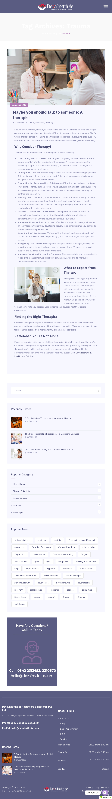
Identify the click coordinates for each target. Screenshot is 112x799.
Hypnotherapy (39, 122)
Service (63, 739)
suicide (37, 597)
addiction (42, 540)
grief (37, 561)
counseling (19, 547)
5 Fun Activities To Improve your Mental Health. (48, 418)
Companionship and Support (82, 540)
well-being (19, 604)
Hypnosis (51, 568)
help (16, 568)
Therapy (49, 122)
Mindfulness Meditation (25, 575)
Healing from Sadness (86, 561)
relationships (36, 590)
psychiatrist (43, 582)
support (51, 597)
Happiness (63, 561)
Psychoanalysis (63, 582)
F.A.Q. (62, 734)
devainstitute (21, 122)
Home (45, 33)
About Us (64, 718)
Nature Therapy (73, 575)
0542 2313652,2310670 (25, 722)
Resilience (54, 590)
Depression (19, 554)
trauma (81, 597)
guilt (48, 561)
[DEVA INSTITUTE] (55, 6)
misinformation (51, 575)
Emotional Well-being (63, 554)
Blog (62, 723)
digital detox (39, 554)
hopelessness (32, 568)
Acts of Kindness (22, 540)
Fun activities (20, 561)
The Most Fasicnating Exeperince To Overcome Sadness (52, 434)
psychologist (84, 582)
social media (88, 590)
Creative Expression (41, 547)
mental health (86, 568)
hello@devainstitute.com (25, 728)
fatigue (84, 554)
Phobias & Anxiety (21, 491)
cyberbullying (88, 547)
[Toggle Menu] (106, 6)
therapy (66, 597)
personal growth (22, 582)
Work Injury (18, 512)
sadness (70, 590)
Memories (67, 568)
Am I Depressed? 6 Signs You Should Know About (49, 449)
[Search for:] (56, 390)
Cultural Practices (66, 547)
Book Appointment (69, 729)
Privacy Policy (92, 787)
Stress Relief (20, 597)
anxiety (57, 540)
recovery (18, 590)
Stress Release (20, 498)
